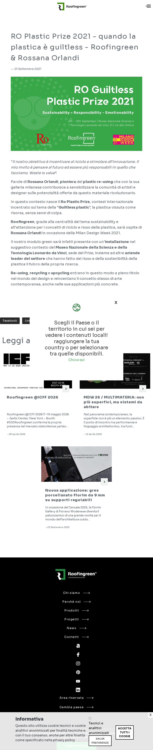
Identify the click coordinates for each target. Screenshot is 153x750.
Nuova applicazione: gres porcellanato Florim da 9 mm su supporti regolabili (75, 495)
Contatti (71, 637)
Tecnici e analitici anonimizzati (99, 728)
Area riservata (72, 698)
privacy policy (64, 740)
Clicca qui (76, 360)
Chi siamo (71, 593)
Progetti (71, 619)
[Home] (72, 6)
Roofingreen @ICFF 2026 (32, 397)
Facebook (10, 320)
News (71, 628)
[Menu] (148, 6)
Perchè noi (71, 601)
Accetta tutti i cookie (124, 732)
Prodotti (71, 610)
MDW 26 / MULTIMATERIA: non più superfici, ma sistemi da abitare (114, 402)
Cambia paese (72, 707)
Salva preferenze (100, 740)
